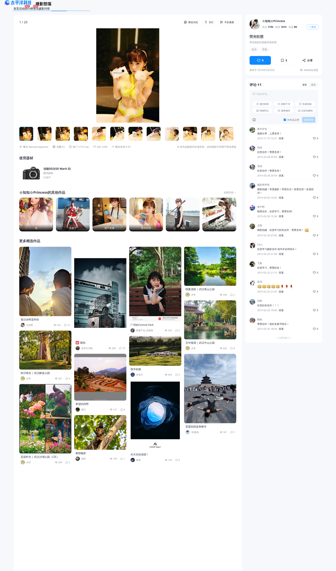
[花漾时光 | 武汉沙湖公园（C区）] (45, 418)
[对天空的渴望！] (155, 415)
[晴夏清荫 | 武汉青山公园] (210, 266)
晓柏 (259, 319)
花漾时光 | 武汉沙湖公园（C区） (40, 457)
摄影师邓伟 (263, 184)
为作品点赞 (293, 119)
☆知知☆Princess (273, 21)
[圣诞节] (73, 214)
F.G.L (260, 244)
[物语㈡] (219, 214)
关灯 (211, 22)
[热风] (183, 214)
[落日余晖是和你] (45, 281)
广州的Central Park (142, 325)
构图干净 (285, 104)
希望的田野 (82, 404)
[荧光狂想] (146, 214)
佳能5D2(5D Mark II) (57, 169)
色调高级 (307, 104)
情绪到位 (264, 110)
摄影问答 (44, 8)
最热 (313, 84)
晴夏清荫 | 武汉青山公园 (200, 289)
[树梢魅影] (100, 432)
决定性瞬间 (307, 110)
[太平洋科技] (18, 5)
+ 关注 (312, 27)
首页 (16, 8)
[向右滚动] (232, 134)
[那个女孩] (109, 214)
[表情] (254, 120)
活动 (22, 8)
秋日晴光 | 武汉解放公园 (35, 373)
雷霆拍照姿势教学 (196, 426)
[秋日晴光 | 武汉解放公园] (45, 350)
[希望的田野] (100, 377)
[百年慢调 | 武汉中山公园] (210, 319)
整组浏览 (193, 22)
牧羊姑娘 (136, 369)
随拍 (82, 342)
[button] (41, 75)
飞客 (259, 263)
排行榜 (29, 8)
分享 (310, 60)
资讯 (36, 8)
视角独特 (285, 110)
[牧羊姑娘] (155, 351)
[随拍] (100, 293)
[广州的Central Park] (155, 284)
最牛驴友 (262, 128)
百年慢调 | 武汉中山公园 (200, 343)
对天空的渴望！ (140, 454)
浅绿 (259, 147)
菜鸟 (259, 281)
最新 (304, 84)
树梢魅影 (81, 453)
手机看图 (229, 22)
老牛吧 (261, 206)
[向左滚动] (23, 134)
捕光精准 (264, 104)
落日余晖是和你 (30, 319)
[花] (36, 214)
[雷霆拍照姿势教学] (210, 388)
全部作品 (228, 192)
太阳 (259, 225)
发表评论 (309, 119)
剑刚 (259, 300)
